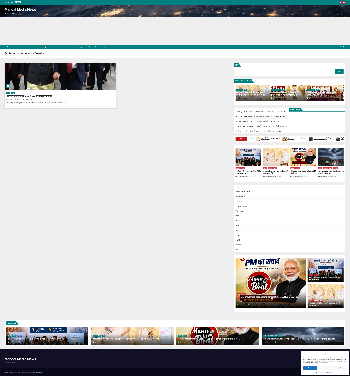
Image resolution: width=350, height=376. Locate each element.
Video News (69, 47)
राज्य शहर (79, 47)
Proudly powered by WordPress (13, 372)
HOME (14, 47)
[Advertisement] (175, 31)
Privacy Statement (328, 372)
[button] (346, 354)
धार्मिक (250, 89)
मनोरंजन (104, 47)
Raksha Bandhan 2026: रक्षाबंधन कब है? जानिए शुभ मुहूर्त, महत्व (324, 93)
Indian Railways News (243, 191)
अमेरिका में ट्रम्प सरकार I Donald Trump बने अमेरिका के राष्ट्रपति (29, 96)
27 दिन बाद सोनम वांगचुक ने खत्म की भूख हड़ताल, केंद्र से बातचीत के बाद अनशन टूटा (258, 131)
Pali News (244, 89)
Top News (24, 47)
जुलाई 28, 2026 (99, 342)
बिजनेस (111, 47)
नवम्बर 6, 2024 (12, 99)
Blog (8, 93)
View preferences (340, 368)
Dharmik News (55, 47)
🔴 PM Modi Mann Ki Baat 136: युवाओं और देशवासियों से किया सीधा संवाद (257, 121)
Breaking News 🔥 (39, 47)
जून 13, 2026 (278, 98)
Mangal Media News (20, 9)
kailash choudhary (26, 99)
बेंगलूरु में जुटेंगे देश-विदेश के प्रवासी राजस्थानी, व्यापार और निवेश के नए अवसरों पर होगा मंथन (260, 111)
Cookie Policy (319, 372)
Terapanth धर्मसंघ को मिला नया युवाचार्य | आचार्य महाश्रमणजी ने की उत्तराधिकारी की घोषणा (260, 116)
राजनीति (88, 47)
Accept (310, 368)
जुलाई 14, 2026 (243, 98)
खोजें (236, 65)
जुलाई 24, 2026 (269, 342)
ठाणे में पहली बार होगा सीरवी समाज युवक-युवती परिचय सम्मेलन (287, 93)
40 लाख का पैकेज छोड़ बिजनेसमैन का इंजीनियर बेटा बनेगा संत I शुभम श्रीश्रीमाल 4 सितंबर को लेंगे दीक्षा (253, 94)
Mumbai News (240, 196)
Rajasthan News (327, 168)
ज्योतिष (237, 216)
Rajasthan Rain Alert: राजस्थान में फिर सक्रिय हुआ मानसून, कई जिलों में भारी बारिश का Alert (262, 126)
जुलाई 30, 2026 (13, 342)
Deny (325, 368)
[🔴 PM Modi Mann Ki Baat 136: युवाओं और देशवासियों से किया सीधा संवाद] (303, 156)
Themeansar (39, 372)
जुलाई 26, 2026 (184, 342)
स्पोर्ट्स (96, 47)
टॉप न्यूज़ (12, 93)
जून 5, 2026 (314, 98)
